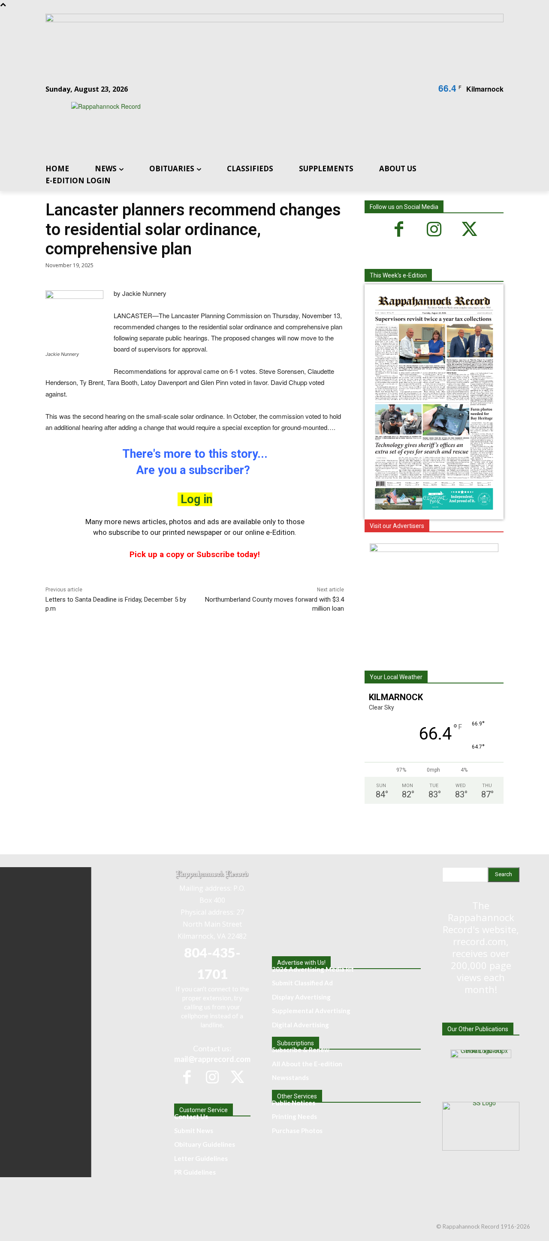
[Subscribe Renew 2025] (274, 19)
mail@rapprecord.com (212, 1059)
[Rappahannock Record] (264, 125)
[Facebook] (398, 229)
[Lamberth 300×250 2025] (434, 549)
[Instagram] (434, 229)
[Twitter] (469, 229)
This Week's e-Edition (398, 275)
